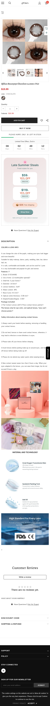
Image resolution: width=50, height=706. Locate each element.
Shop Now (25, 212)
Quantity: (4, 104)
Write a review (25, 577)
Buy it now (25, 128)
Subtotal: (4, 113)
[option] (25, 41)
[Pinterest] (3, 671)
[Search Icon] (9, 3)
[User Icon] (39, 3)
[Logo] (25, 2)
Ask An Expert (33, 230)
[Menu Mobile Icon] (2, 3)
